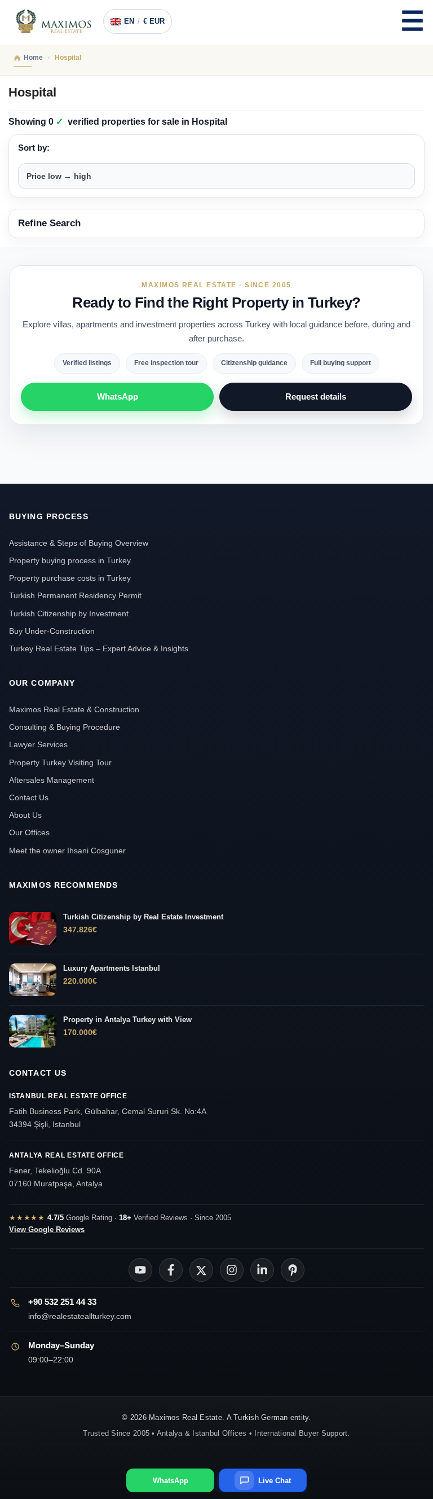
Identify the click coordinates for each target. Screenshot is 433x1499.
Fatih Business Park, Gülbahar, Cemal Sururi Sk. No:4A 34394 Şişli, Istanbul (107, 1110)
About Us (25, 814)
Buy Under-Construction (52, 630)
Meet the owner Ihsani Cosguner (67, 850)
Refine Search (49, 223)
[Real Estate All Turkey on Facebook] (171, 1270)
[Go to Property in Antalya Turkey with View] (32, 1031)
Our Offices (29, 832)
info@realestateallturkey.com (79, 1316)
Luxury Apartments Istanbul (111, 968)
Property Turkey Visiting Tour (60, 762)
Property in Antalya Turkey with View (127, 1019)
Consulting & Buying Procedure (64, 726)
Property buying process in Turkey (70, 560)
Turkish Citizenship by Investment (69, 613)
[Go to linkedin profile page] (262, 1270)
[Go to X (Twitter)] (201, 1270)
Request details (315, 396)
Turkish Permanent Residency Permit (75, 595)
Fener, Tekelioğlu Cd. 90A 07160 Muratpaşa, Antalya (66, 1170)
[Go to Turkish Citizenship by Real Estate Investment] (32, 928)
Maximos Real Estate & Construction (75, 709)
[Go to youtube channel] (140, 1270)
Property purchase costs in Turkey (70, 577)
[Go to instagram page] (232, 1270)
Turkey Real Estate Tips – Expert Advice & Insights (98, 648)
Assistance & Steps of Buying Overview (78, 542)
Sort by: (34, 147)
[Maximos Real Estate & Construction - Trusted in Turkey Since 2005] (53, 21)
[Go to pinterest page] (292, 1270)
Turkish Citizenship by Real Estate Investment (143, 917)
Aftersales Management (51, 779)
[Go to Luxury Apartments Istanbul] (32, 979)
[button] (412, 21)
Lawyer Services (38, 744)
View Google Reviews (47, 1229)
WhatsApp (117, 396)
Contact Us (28, 797)
